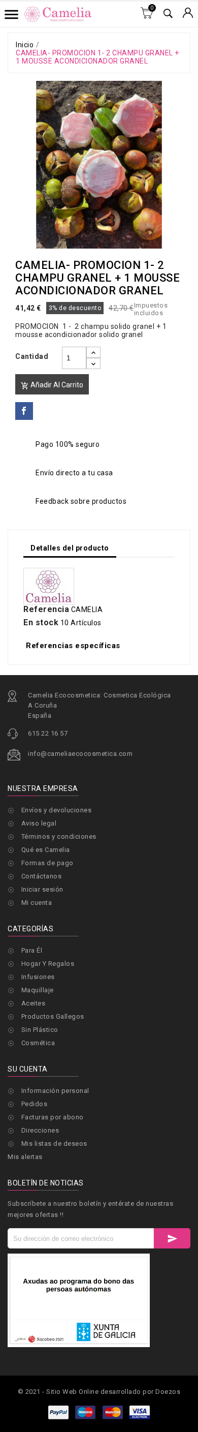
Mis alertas (25, 1157)
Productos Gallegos (52, 1016)
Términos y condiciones (58, 836)
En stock (40, 622)
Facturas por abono (52, 1117)
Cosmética (38, 1043)
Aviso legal (39, 823)
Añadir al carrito (52, 385)
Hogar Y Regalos (48, 963)
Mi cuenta (36, 902)
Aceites (33, 1003)
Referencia (46, 609)
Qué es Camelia (45, 850)
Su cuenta (28, 1069)
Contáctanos (41, 876)
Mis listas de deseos (54, 1143)
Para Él (32, 950)
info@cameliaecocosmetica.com (80, 753)
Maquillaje (37, 990)
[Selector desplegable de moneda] (188, 13)
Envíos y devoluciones (56, 810)
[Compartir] (24, 411)
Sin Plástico (39, 1029)
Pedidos (34, 1104)
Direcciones (40, 1130)
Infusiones (38, 977)
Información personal (55, 1090)
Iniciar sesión (42, 889)
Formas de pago (47, 863)
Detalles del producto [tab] (69, 548)
